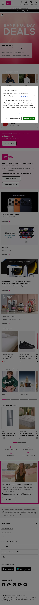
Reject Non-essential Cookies (13, 118)
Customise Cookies (18, 114)
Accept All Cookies (29, 118)
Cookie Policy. (25, 97)
